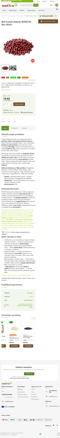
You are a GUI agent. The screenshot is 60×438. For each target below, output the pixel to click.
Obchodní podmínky (23, 397)
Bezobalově (34, 397)
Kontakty (44, 1)
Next (34, 318)
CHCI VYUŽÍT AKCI (6, 1)
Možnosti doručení (28, 112)
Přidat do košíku (19, 104)
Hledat (36, 5)
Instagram (57, 425)
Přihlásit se (29, 373)
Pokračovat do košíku (49, 21)
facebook (53, 425)
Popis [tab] (5, 128)
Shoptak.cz (14, 434)
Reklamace (52, 1)
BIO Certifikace (35, 399)
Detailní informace (6, 89)
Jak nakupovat (21, 392)
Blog (38, 1)
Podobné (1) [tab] (14, 128)
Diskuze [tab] (24, 128)
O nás (33, 1)
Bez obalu (30, 293)
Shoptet (5, 434)
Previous (32, 318)
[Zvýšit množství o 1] (11, 104)
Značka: (31, 80)
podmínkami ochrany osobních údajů (19, 378)
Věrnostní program (22, 394)
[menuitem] (4, 10)
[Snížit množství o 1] (4, 104)
